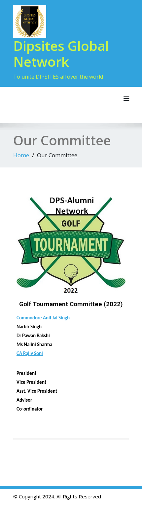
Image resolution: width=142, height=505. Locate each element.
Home (21, 155)
